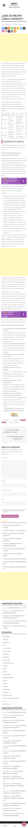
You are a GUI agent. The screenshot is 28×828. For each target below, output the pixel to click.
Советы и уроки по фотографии (11, 698)
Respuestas (6, 642)
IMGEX (14, 3)
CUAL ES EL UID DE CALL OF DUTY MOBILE (14, 530)
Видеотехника (6, 660)
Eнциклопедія (6, 636)
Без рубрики (6, 657)
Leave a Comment (13, 422)
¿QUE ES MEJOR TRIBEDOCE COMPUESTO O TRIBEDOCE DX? (13, 778)
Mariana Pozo (8, 24)
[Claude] (15, 28)
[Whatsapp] (12, 28)
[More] (15, 31)
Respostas (5, 639)
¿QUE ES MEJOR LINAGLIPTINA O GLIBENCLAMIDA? (15, 438)
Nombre (3, 481)
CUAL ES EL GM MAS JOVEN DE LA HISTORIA (15, 559)
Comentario (4, 457)
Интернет (5, 666)
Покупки (5, 683)
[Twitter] (21, 28)
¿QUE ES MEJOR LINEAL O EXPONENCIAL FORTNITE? (12, 431)
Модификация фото (8, 677)
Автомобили (6, 654)
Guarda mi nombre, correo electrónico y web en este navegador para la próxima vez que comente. (14, 510)
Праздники (5, 692)
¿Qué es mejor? (7, 651)
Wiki (4, 645)
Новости (5, 680)
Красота (5, 671)
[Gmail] (6, 31)
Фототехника (6, 704)
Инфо (4, 668)
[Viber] (12, 31)
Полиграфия (6, 689)
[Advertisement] (14, 47)
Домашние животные (8, 663)
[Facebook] (3, 28)
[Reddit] (9, 28)
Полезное (5, 686)
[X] (6, 28)
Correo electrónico (6, 490)
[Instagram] (3, 31)
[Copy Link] (18, 28)
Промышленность (7, 695)
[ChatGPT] (9, 31)
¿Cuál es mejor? (7, 648)
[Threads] (24, 28)
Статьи (5, 701)
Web (2, 499)
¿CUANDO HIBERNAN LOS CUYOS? (17, 607)
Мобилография (7, 674)
